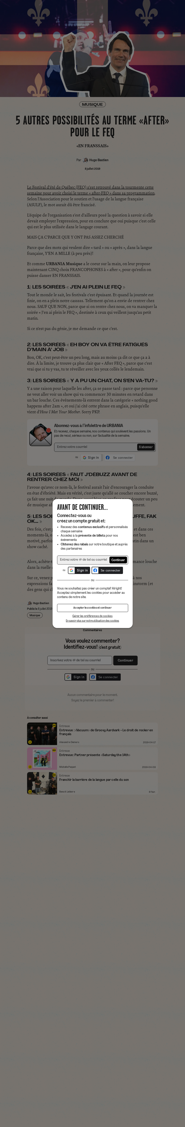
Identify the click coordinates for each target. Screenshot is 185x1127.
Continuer (118, 560)
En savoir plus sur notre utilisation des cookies (92, 620)
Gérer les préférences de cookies (92, 616)
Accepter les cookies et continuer (92, 608)
